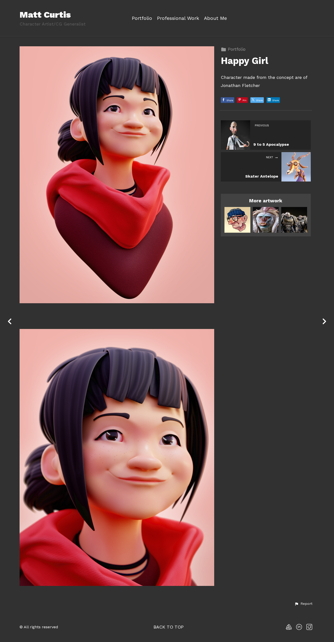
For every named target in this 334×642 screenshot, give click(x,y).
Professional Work (178, 18)
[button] (303, 604)
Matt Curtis (45, 15)
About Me (215, 18)
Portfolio (142, 18)
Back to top (169, 627)
